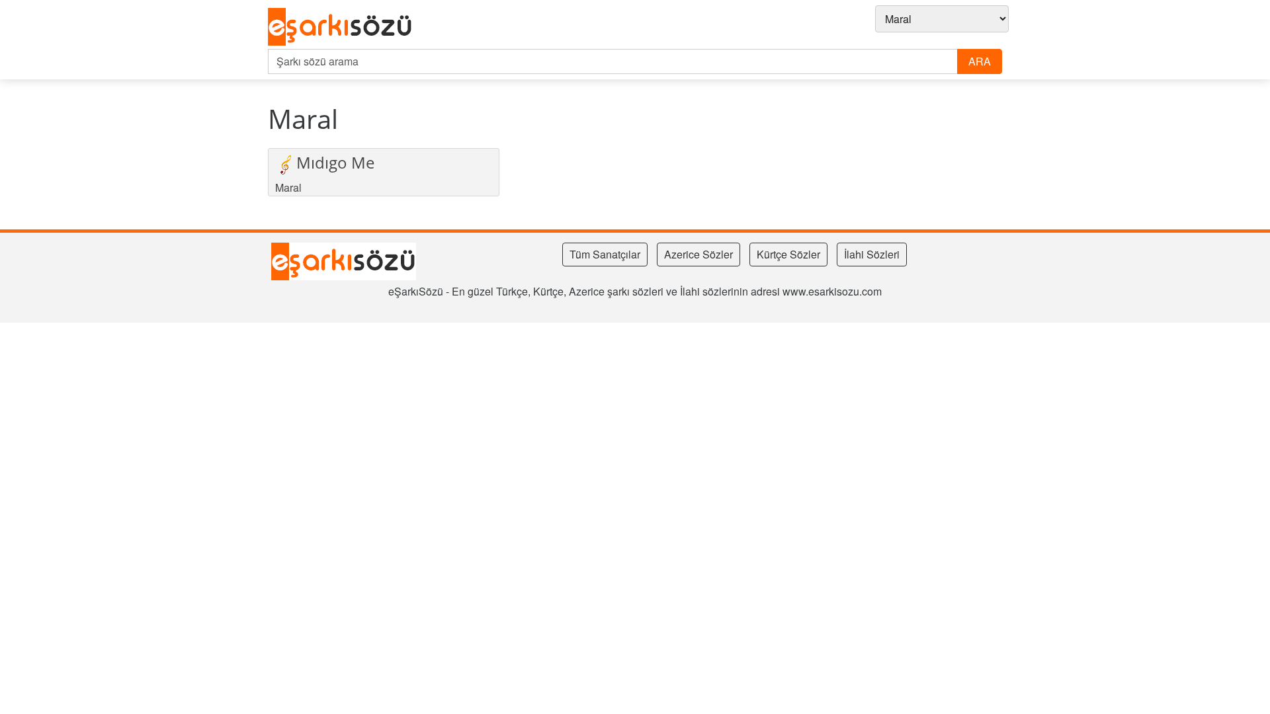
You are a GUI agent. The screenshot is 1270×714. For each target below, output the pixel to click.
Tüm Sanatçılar (605, 254)
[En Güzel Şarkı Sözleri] (343, 27)
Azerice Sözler (698, 254)
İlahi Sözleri (872, 254)
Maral (288, 187)
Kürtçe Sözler (788, 254)
